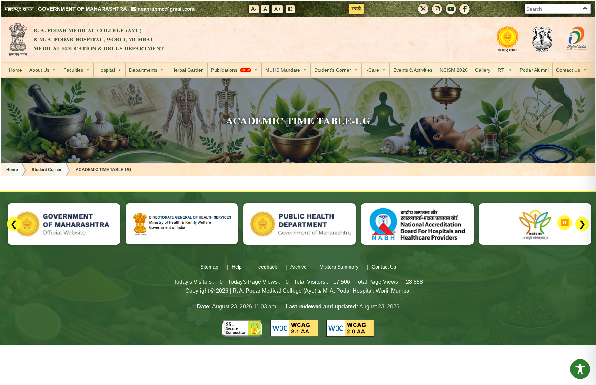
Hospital (106, 70)
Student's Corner (332, 70)
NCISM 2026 (454, 70)
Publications (230, 70)
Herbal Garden (187, 70)
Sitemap (209, 267)
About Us (39, 70)
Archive (298, 267)
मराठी (356, 8)
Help (237, 267)
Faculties (73, 70)
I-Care (372, 70)
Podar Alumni (534, 70)
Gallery (482, 70)
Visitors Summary (339, 267)
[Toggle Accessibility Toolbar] (580, 369)
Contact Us (568, 70)
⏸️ (564, 222)
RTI (502, 70)
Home (15, 70)
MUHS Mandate (282, 70)
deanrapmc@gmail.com (165, 9)
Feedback (266, 267)
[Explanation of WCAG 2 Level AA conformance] (294, 328)
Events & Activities (413, 70)
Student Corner (47, 169)
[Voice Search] (585, 9)
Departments (143, 70)
